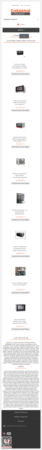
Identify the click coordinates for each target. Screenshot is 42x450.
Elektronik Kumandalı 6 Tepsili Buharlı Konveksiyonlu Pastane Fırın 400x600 (20, 176)
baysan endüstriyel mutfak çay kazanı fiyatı (24, 388)
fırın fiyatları (26, 364)
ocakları (19, 360)
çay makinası (29, 344)
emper (35, 344)
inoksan (27, 348)
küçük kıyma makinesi (26, 363)
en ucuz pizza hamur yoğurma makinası (25, 395)
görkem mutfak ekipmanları (24, 354)
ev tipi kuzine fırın (18, 378)
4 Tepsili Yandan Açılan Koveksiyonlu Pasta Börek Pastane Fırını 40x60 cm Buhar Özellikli (19, 249)
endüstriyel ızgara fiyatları (16, 355)
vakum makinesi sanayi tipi (12, 404)
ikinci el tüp (25, 350)
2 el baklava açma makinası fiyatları (21, 404)
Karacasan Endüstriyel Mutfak (12, 377)
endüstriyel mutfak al (29, 342)
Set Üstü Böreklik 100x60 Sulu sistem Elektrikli (19, 284)
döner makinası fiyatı (26, 353)
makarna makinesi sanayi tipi (17, 402)
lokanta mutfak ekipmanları (31, 378)
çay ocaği (9, 384)
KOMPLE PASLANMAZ (23, 382)
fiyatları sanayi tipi (18, 342)
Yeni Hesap (27, 5)
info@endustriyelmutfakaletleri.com (16, 426)
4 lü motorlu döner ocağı (26, 379)
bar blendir (23, 375)
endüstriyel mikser (25, 357)
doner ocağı (14, 345)
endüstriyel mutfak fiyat (25, 345)
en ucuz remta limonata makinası (23, 399)
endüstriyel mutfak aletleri (17, 348)
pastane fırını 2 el (18, 407)
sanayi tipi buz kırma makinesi (29, 404)
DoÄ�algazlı (8, 344)
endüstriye (6, 345)
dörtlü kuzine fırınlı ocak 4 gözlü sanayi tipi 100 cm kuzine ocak (21, 373)
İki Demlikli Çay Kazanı (15, 350)
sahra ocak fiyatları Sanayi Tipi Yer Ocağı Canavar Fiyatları (21, 380)
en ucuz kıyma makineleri (30, 397)
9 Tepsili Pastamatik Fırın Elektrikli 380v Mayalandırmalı (19, 212)
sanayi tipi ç (9, 342)
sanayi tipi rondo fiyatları (24, 358)
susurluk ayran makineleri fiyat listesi (14, 371)
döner (33, 345)
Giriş (22, 5)
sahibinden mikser (27, 360)
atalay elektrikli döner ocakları (29, 377)
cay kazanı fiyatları (29, 355)
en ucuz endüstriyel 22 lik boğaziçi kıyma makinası (21, 391)
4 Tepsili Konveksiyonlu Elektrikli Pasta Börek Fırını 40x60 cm (20, 102)
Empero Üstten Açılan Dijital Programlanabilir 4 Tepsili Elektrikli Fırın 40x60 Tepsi (19, 139)
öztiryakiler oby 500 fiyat (10, 358)
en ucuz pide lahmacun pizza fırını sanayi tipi (21, 397)
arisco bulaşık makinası (13, 375)
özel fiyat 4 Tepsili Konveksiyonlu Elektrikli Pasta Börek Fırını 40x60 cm (19, 67)
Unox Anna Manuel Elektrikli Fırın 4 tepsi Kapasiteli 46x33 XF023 (20, 321)
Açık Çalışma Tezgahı (19, 344)
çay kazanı (32, 348)
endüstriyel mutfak (25, 347)
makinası (9, 351)
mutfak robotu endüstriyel (22, 387)
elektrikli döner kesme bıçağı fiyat (22, 384)
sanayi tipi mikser (14, 357)
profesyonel (34, 357)
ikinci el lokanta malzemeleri (10, 379)
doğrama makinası (8, 378)
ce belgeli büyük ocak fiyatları (26, 385)
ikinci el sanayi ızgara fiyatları (28, 351)
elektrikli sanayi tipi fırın (22, 361)
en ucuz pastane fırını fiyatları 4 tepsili (20, 396)
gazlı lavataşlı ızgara (32, 375)
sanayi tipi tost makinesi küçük (19, 401)
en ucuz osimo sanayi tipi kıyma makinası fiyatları (20, 391)
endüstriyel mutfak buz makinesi (13, 389)
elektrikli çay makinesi (14, 363)
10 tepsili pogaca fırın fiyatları (16, 372)
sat (10, 345)
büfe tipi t (16, 347)
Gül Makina (16, 351)
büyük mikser (16, 353)
